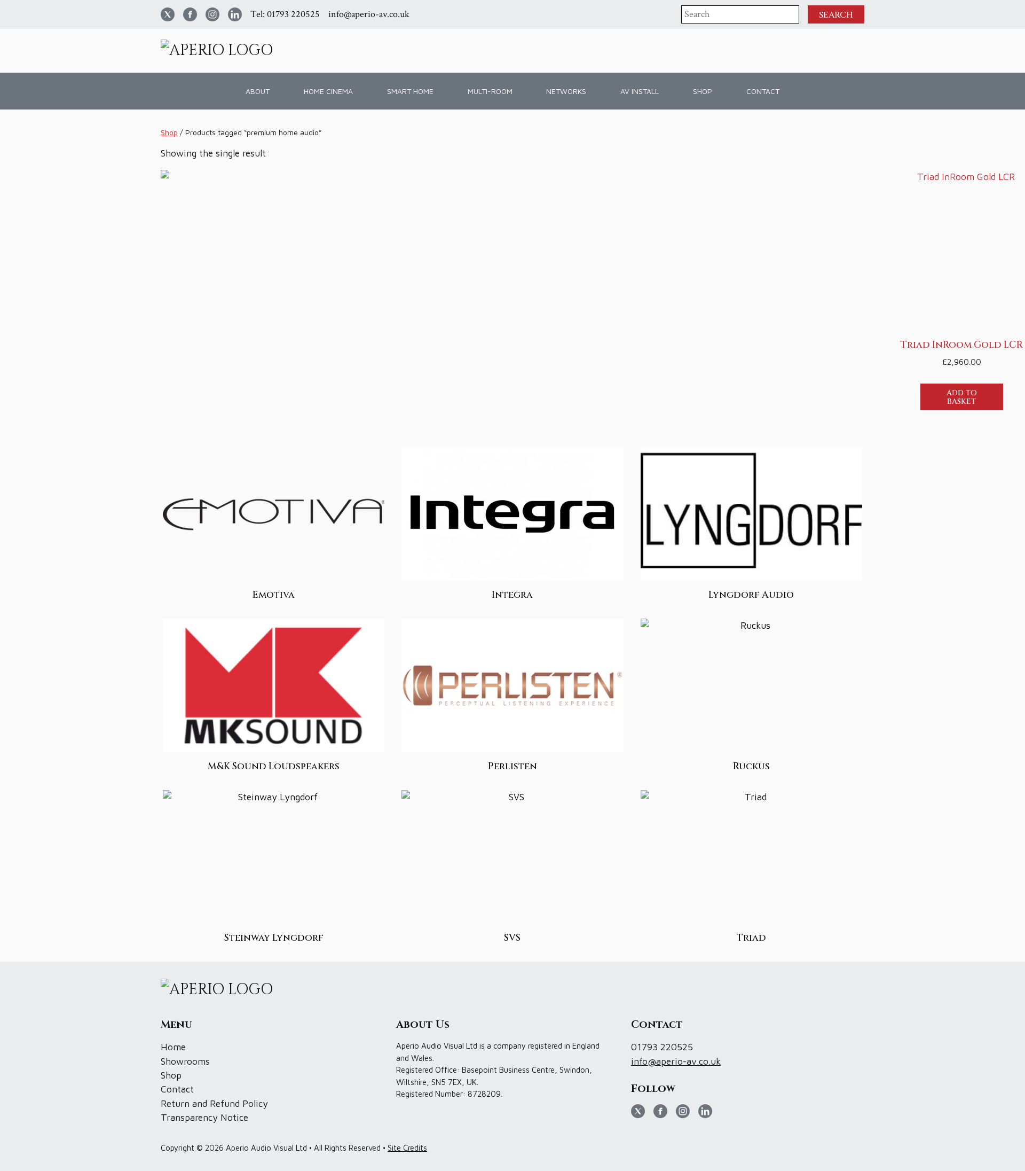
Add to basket (962, 397)
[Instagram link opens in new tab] (212, 14)
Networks (566, 91)
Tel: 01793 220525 (285, 14)
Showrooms (185, 1061)
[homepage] (221, 51)
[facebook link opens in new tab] (190, 14)
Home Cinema (328, 91)
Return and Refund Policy (214, 1103)
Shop (169, 132)
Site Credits (407, 1147)
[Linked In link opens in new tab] (235, 14)
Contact (762, 91)
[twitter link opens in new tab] (168, 14)
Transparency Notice (204, 1117)
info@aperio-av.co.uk (368, 14)
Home (173, 1046)
